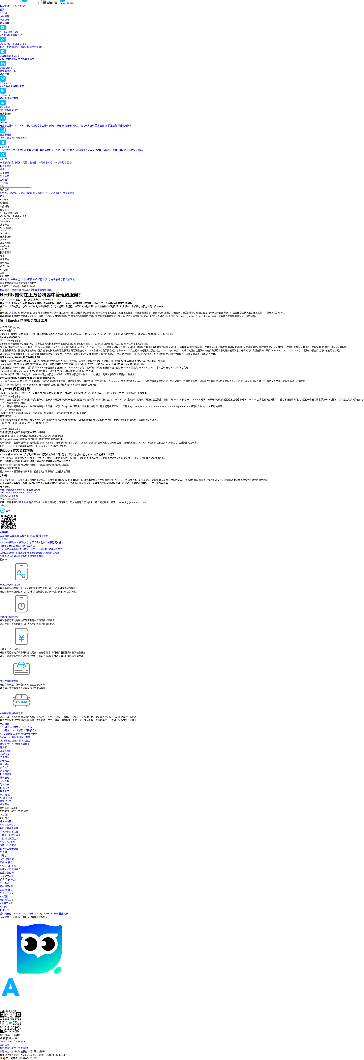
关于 (2, 169)
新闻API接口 (6, 862)
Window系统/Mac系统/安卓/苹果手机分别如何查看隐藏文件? (31, 542)
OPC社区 (4, 16)
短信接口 (4, 910)
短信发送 (4, 192)
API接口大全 (6, 903)
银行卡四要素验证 (9, 828)
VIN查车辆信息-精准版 (11, 713)
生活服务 (4, 535)
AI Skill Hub (6, 797)
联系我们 (4, 814)
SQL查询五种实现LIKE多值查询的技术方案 (21, 556)
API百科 (4, 183)
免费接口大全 (7, 893)
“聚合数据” (23, 502)
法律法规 (4, 777)
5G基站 (13, 192)
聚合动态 (4, 176)
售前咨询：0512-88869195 (14, 1048)
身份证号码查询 (8, 865)
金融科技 (24, 535)
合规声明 (4, 787)
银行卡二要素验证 (9, 848)
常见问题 (4, 770)
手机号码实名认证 (9, 831)
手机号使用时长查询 (10, 835)
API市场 (4, 13)
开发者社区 (5, 750)
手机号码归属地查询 (10, 869)
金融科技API (6, 899)
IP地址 (3, 855)
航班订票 (60, 192)
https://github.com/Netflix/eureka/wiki (20, 489)
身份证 (21, 192)
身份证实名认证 (8, 824)
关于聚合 (4, 172)
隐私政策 (4, 784)
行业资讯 (4, 289)
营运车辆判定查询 (9, 681)
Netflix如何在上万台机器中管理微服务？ (32, 289)
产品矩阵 (4, 19)
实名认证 (70, 192)
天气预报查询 (7, 859)
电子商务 (43, 535)
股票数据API (6, 876)
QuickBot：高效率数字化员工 (15, 740)
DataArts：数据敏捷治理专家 (15, 737)
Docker (13, 499)
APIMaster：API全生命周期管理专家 (18, 733)
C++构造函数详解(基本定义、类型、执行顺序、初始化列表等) (31, 549)
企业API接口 (6, 889)
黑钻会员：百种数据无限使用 (15, 744)
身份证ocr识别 (7, 841)
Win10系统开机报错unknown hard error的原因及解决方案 (29, 552)
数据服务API (6, 886)
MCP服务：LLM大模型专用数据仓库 (18, 730)
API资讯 (4, 906)
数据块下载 (5, 801)
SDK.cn (11, 299)
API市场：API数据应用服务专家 (16, 727)
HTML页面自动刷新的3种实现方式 (17, 545)
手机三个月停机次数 (10, 584)
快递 (52, 192)
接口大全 (34, 535)
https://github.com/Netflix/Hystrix (18, 492)
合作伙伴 (4, 179)
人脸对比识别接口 (9, 838)
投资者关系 (5, 166)
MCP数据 (5, 794)
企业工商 (14, 535)
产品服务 (4, 723)
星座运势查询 (7, 872)
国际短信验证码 (8, 845)
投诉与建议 (5, 774)
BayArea (4, 753)
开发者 (3, 747)
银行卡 (41, 192)
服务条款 (4, 781)
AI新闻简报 (31, 192)
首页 (2, 9)
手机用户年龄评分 (9, 617)
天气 (47, 192)
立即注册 (4, 1044)
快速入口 (4, 791)
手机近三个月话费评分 (11, 649)
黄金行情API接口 (8, 879)
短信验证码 (5, 821)
